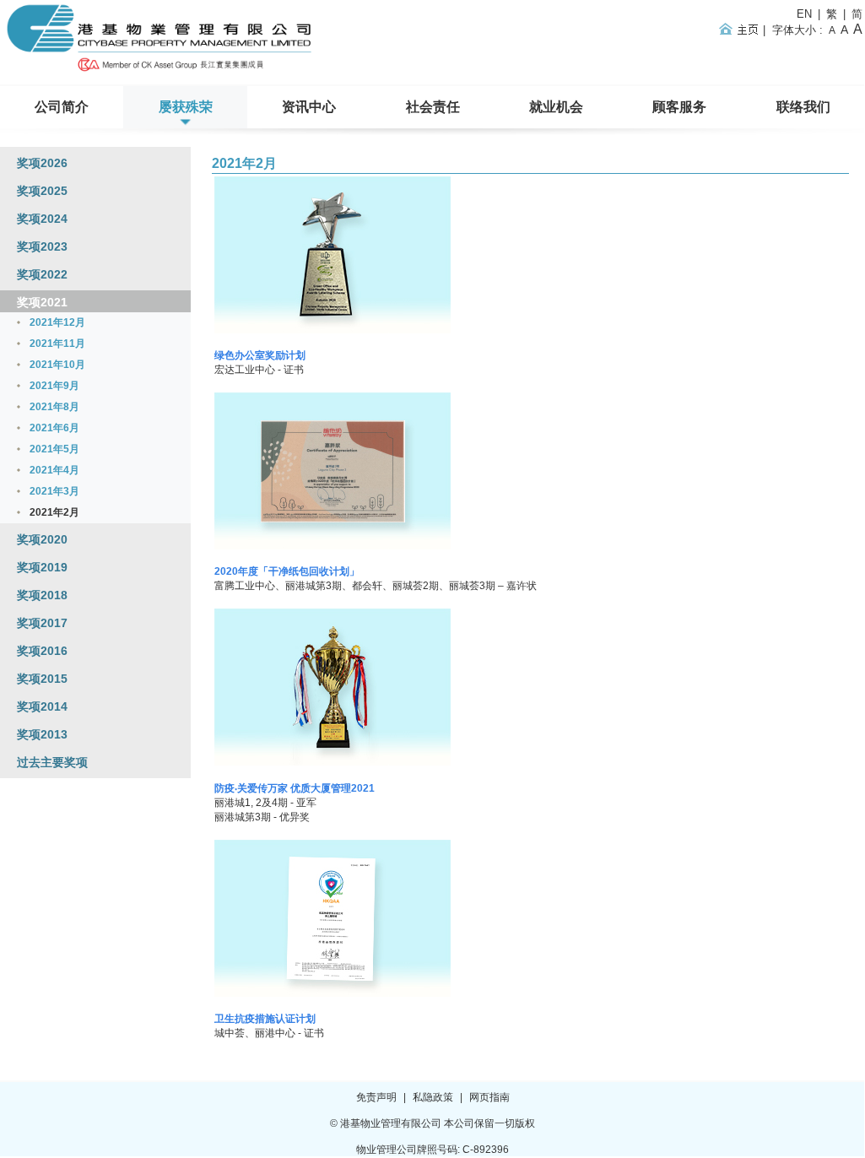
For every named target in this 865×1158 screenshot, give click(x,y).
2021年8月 (54, 407)
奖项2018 (42, 595)
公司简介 (62, 107)
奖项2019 (42, 567)
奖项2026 (42, 163)
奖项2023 (42, 246)
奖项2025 (42, 191)
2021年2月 (244, 163)
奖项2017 (42, 623)
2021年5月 (54, 449)
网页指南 (489, 1097)
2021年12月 (57, 322)
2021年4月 (54, 470)
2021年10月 (57, 365)
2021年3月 (54, 491)
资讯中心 (309, 107)
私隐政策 (433, 1097)
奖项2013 (42, 734)
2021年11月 (57, 343)
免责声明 (376, 1097)
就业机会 (556, 107)
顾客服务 (679, 107)
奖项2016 (42, 650)
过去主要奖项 (52, 762)
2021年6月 (54, 428)
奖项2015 (42, 678)
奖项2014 (42, 706)
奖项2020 (42, 539)
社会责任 (433, 107)
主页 (742, 28)
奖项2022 (42, 274)
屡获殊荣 (186, 107)
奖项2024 (42, 218)
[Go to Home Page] (161, 72)
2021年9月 (54, 386)
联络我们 (803, 107)
